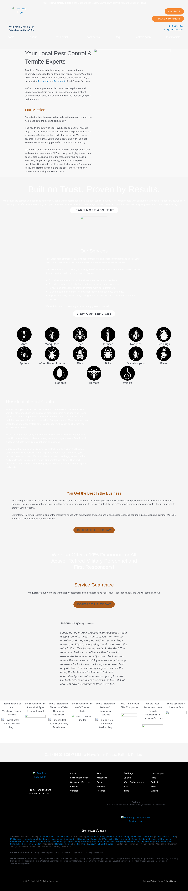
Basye (134, 839)
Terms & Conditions (167, 881)
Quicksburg (73, 841)
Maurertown (15, 841)
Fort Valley (166, 839)
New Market (44, 841)
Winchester (96, 839)
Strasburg (85, 841)
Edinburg (143, 839)
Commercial (93, 37)
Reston (68, 844)
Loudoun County (46, 836)
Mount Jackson (30, 841)
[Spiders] (24, 353)
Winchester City (110, 839)
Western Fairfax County (118, 836)
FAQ (118, 37)
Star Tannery (44, 839)
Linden (38, 844)
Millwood (149, 841)
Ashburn (92, 844)
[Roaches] (136, 334)
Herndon (59, 844)
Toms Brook (96, 841)
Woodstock (109, 841)
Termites (108, 344)
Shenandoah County (95, 836)
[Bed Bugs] (163, 334)
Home (11, 37)
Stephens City (70, 839)
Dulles (110, 844)
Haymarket (125, 839)
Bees (80, 344)
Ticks (108, 363)
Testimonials (173, 37)
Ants (24, 344)
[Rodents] (60, 373)
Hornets (94, 382)
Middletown (15, 839)
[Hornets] (94, 373)
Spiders (24, 363)
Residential (62, 37)
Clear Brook (148, 836)
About (33, 37)
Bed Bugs (163, 344)
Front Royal (27, 844)
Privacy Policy (149, 881)
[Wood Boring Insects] (52, 353)
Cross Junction (162, 836)
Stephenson (83, 839)
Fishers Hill (154, 839)
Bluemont (130, 841)
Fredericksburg (30, 839)
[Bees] (80, 334)
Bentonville (15, 844)
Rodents (60, 382)
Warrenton (57, 839)
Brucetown (136, 836)
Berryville (120, 841)
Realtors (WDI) (143, 37)
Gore (173, 836)
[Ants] (24, 334)
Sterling (76, 844)
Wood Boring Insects (52, 363)
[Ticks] (108, 353)
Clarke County (62, 836)
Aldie (84, 844)
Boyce (140, 841)
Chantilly (102, 844)
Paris (156, 841)
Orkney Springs (59, 841)
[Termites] (108, 334)
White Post (166, 841)
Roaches (136, 344)
